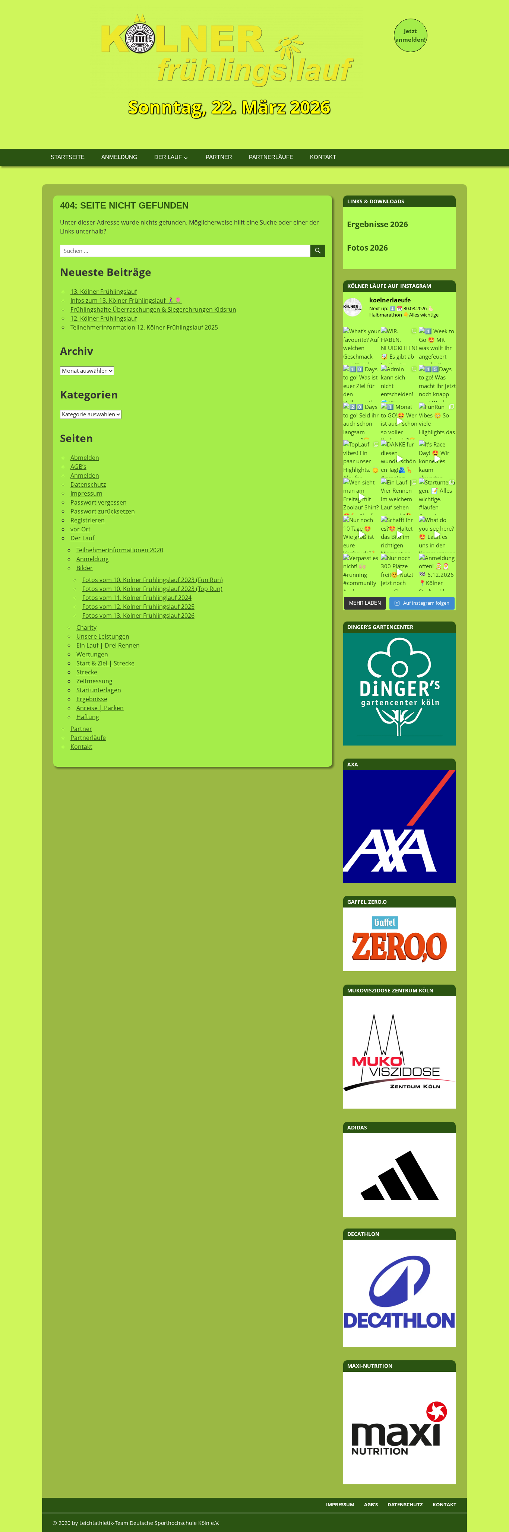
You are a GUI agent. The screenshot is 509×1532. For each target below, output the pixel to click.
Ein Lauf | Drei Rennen (108, 645)
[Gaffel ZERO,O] (399, 969)
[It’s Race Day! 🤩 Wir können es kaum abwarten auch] (437, 458)
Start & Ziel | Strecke (105, 663)
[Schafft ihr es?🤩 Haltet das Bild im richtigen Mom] (399, 534)
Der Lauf (168, 157)
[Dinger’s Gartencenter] (399, 743)
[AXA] (399, 880)
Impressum (86, 493)
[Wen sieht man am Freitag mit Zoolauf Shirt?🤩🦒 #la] (361, 496)
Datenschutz (88, 484)
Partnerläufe (271, 157)
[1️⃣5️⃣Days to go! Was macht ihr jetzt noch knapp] (437, 383)
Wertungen (92, 654)
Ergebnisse (91, 699)
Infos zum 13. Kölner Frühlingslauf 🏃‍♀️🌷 (126, 300)
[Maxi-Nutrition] (399, 1482)
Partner (219, 157)
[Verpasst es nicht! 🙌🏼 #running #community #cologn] (361, 572)
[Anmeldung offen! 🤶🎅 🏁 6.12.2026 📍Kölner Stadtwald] (437, 572)
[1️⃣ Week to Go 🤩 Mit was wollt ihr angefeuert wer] (437, 345)
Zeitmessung (94, 681)
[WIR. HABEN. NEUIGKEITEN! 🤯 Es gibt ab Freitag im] (399, 345)
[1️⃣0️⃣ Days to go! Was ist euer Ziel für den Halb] (361, 383)
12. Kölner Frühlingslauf (103, 318)
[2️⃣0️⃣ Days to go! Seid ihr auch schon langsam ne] (361, 421)
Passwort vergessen (98, 502)
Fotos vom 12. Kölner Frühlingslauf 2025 (138, 607)
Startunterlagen (98, 690)
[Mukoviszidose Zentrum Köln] (399, 1106)
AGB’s (78, 467)
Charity (86, 627)
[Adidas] (399, 1175)
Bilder (84, 568)
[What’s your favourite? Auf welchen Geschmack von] (361, 345)
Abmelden (84, 458)
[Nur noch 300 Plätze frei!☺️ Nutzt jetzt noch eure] (399, 572)
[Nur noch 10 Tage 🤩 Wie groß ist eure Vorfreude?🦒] (361, 534)
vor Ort (80, 529)
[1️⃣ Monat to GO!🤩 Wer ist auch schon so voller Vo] (399, 421)
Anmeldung (119, 157)
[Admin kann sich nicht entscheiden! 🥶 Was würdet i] (399, 383)
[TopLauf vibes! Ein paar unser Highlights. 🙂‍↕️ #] (361, 458)
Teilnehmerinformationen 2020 (119, 550)
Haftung (87, 717)
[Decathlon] (399, 1344)
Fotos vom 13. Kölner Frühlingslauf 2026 (138, 615)
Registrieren (87, 520)
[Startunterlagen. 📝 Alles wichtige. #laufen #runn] (437, 496)
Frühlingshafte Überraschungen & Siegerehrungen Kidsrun (153, 309)
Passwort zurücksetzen (102, 511)
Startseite (68, 157)
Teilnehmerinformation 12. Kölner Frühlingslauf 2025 (144, 327)
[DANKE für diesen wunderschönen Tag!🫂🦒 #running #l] (399, 458)
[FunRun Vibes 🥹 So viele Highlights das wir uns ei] (437, 421)
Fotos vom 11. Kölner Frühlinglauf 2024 (137, 598)
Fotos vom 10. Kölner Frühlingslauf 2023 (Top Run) (152, 589)
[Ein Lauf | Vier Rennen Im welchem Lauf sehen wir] (399, 496)
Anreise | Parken (100, 708)
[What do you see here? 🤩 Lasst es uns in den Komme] (437, 534)
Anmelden (84, 475)
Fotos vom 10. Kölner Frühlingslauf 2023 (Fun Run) (152, 580)
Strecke (86, 672)
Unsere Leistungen (102, 636)
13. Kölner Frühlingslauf (103, 291)
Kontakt (323, 157)
